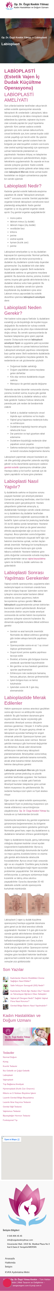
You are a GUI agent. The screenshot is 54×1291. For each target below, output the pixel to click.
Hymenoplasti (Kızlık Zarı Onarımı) (19, 1088)
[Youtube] (19, 14)
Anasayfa (10, 1258)
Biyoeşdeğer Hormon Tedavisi (16, 1115)
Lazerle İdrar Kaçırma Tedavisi (17, 1102)
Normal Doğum (10, 1057)
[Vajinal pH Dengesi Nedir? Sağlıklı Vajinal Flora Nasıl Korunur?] (5, 999)
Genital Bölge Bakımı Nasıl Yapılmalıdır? (28, 1005)
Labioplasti (8, 1075)
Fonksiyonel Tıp (10, 1120)
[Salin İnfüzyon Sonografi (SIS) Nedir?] (5, 986)
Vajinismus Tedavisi (11, 1111)
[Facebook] (7, 14)
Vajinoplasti (8, 1079)
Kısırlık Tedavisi (10, 1066)
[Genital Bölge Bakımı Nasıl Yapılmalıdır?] (5, 1007)
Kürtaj (5, 1061)
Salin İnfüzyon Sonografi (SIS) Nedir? (27, 985)
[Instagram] (13, 14)
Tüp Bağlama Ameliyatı (13, 1084)
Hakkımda (10, 1262)
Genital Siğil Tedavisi (12, 1106)
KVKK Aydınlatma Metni (17, 1272)
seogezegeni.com (21, 1285)
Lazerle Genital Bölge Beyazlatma (18, 1097)
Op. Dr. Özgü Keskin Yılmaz (32, 810)
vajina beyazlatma (36, 558)
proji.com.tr (36, 1285)
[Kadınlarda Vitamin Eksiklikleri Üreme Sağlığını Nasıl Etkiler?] (5, 979)
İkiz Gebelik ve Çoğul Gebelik (16, 1070)
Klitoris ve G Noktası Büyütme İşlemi (19, 1093)
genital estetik (11, 467)
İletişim (8, 1266)
